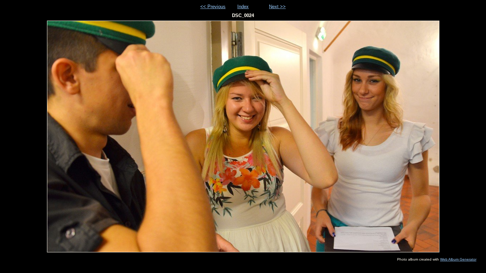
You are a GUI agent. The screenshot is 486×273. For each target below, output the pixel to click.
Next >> (277, 6)
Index (243, 6)
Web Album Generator (458, 259)
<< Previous (213, 6)
